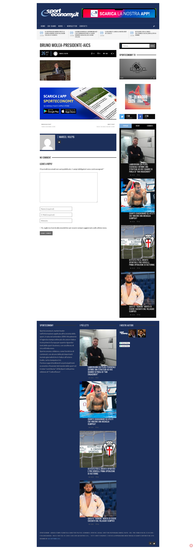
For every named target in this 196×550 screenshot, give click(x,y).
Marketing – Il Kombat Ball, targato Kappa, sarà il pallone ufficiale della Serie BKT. (116, 33)
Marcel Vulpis (63, 52)
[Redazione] (123, 332)
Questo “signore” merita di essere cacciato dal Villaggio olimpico (141, 307)
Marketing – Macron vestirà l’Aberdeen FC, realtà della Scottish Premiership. (86, 33)
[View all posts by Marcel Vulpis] (55, 52)
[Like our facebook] (140, 115)
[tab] (125, 124)
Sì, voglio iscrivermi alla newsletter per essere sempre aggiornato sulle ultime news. (74, 226)
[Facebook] (150, 541)
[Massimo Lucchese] (133, 332)
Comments (150, 124)
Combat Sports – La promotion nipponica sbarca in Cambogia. (54, 32)
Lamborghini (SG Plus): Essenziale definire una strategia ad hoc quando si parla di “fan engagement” (140, 166)
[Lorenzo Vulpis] (142, 332)
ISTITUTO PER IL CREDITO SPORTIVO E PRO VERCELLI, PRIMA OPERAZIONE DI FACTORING (141, 261)
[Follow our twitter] (122, 115)
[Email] (59, 140)
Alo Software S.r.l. (54, 537)
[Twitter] (154, 541)
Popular (125, 124)
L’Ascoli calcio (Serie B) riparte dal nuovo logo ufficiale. (146, 32)
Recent (138, 124)
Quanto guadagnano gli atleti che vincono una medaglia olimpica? (142, 214)
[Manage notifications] (191, 545)
